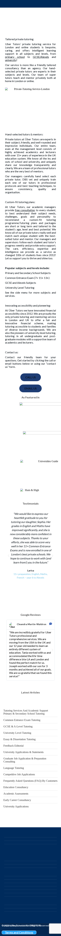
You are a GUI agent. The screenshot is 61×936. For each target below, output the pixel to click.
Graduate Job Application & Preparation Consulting (24, 760)
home (8, 81)
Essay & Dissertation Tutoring (19, 739)
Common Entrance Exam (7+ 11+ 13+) (27, 277)
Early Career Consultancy (17, 800)
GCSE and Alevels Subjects (20, 282)
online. (30, 81)
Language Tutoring (13, 768)
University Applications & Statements (23, 752)
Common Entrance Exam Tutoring (21, 720)
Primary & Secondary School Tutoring (24, 713)
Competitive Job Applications (19, 774)
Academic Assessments (15, 793)
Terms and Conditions (19, 932)
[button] (8, 555)
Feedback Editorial (13, 745)
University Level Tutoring (19, 287)
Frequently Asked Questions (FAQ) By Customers (30, 780)
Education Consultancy (15, 787)
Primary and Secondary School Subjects (28, 272)
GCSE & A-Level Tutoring (18, 726)
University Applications (16, 806)
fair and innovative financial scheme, (30, 321)
